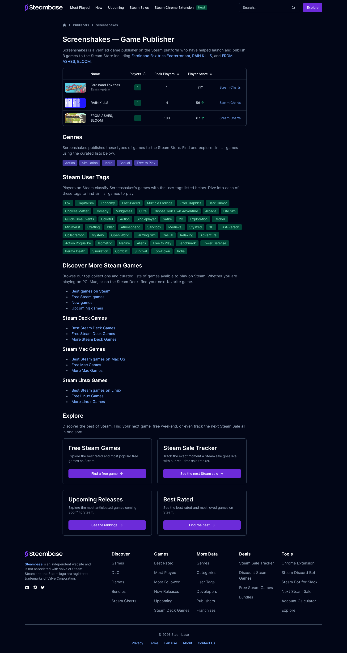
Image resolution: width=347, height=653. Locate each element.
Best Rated (164, 563)
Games (118, 563)
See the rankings (104, 525)
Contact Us (206, 643)
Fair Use (170, 643)
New (98, 7)
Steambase (33, 564)
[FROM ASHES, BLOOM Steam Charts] (75, 118)
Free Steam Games (256, 587)
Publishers (81, 25)
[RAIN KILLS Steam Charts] (75, 102)
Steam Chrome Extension (174, 7)
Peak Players (164, 74)
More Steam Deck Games (94, 339)
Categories (206, 572)
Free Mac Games (86, 364)
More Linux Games (88, 401)
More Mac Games (87, 370)
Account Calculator (299, 600)
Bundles (119, 591)
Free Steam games (88, 296)
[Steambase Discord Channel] (27, 587)
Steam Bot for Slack (299, 582)
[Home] (64, 25)
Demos (118, 582)
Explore (312, 7)
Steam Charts (230, 87)
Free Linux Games (88, 396)
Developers (207, 591)
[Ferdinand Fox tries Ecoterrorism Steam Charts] (75, 87)
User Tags (206, 582)
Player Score (198, 74)
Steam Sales (139, 7)
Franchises (206, 610)
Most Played (80, 7)
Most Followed (167, 582)
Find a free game (104, 473)
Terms (154, 643)
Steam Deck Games (171, 610)
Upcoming (116, 7)
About (187, 643)
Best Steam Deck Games (93, 328)
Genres (203, 563)
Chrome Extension (298, 563)
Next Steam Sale (296, 591)
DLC (115, 572)
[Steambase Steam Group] (35, 587)
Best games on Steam (91, 291)
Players (135, 74)
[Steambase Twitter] (43, 587)
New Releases (166, 591)
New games (82, 302)
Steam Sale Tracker (256, 563)
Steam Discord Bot (298, 572)
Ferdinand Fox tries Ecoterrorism (160, 55)
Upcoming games (87, 308)
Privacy (137, 643)
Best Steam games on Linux (96, 390)
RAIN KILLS (202, 55)
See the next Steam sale (199, 473)
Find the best (199, 525)
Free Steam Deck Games (93, 333)
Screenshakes (107, 25)
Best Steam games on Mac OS (98, 359)
